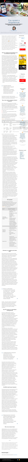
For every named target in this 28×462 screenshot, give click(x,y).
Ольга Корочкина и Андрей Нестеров (23, 118)
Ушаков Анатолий (23, 103)
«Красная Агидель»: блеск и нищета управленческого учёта (22, 156)
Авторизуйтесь (15, 454)
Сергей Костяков (14, 30)
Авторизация (22, 83)
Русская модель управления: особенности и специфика (22, 153)
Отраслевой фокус (23, 45)
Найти (22, 49)
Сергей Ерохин (23, 130)
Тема (21, 43)
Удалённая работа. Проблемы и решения (22, 158)
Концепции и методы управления (23, 38)
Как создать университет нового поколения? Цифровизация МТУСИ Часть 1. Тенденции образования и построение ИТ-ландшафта (22, 123)
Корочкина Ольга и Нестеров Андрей (23, 145)
